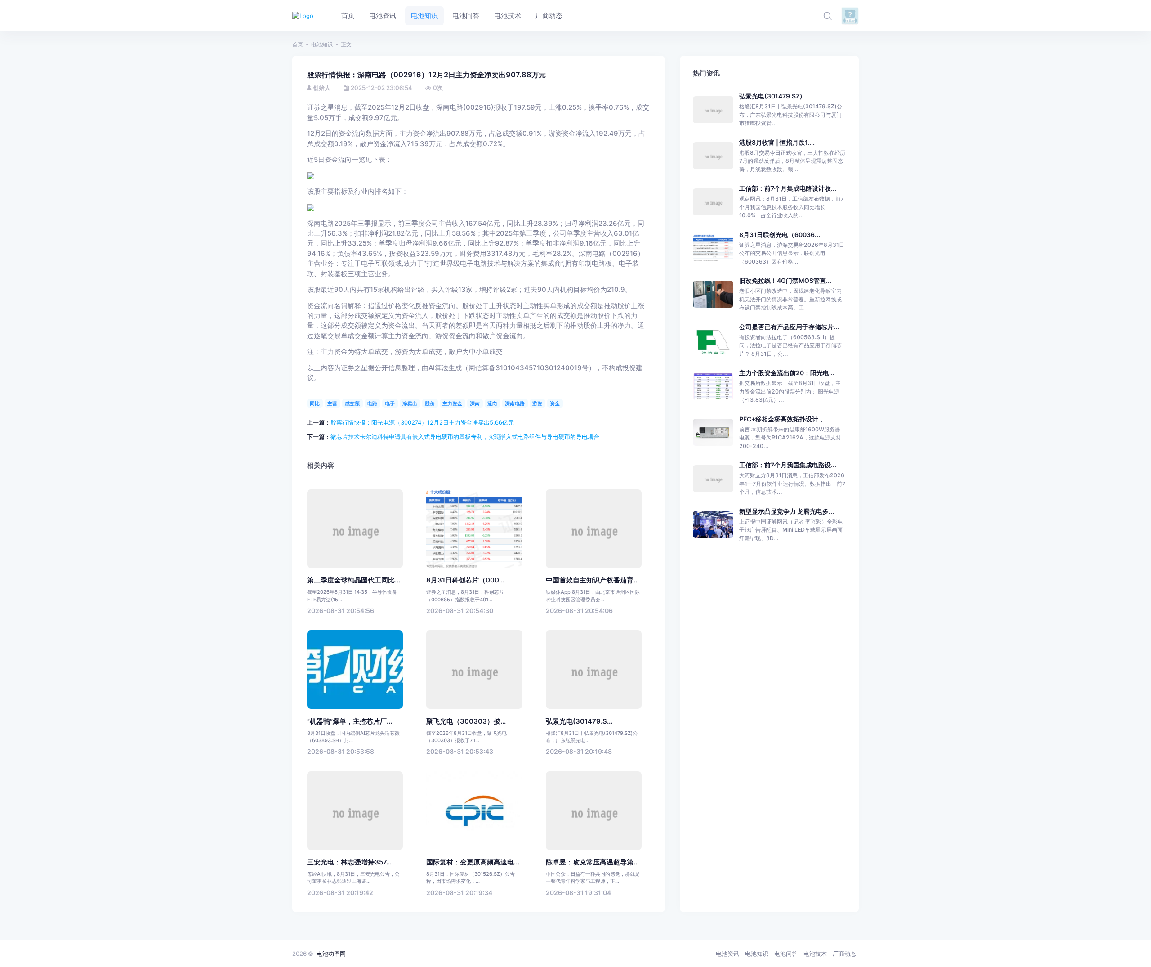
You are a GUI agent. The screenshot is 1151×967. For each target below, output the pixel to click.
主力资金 (452, 403)
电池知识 (322, 44)
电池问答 (786, 953)
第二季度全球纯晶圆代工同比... (353, 580)
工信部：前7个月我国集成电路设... (787, 465)
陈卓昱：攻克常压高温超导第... (592, 862)
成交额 (352, 403)
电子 (390, 403)
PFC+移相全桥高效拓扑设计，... (784, 419)
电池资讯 (727, 953)
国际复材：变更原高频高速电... (472, 862)
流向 (492, 403)
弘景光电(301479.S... (579, 721)
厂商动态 (844, 953)
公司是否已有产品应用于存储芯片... (789, 327)
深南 (475, 403)
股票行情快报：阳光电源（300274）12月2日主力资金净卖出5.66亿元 (422, 422)
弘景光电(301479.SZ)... (773, 96)
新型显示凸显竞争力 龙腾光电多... (786, 511)
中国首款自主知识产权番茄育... (592, 580)
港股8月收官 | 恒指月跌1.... (777, 142)
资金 (555, 403)
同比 (315, 403)
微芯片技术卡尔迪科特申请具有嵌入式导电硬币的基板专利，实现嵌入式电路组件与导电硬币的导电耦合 (464, 436)
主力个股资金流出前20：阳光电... (786, 372)
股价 (430, 403)
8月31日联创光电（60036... (779, 234)
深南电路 (515, 403)
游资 (537, 403)
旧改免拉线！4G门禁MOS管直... (785, 280)
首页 (297, 44)
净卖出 (409, 403)
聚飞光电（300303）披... (466, 721)
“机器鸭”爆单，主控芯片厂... (349, 721)
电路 (372, 403)
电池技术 (815, 953)
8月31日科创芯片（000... (465, 580)
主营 (332, 403)
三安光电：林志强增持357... (349, 862)
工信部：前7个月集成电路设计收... (787, 188)
